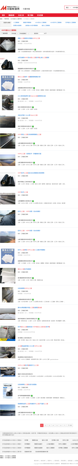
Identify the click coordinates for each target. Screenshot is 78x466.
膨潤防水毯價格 (17, 25)
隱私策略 (63, 461)
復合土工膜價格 (46, 25)
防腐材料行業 (28, 452)
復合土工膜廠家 (51, 448)
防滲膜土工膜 (55, 440)
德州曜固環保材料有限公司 (24, 278)
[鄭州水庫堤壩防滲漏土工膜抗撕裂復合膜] (7, 314)
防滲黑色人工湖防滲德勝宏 (31, 250)
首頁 (3, 15)
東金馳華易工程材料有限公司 (25, 357)
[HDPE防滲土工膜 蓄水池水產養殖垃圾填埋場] (7, 179)
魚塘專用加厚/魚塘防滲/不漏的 (33, 404)
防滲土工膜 (65, 440)
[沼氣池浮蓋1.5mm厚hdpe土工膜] (7, 121)
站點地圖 (56, 461)
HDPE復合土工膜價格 (10, 456)
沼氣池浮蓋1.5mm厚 (27, 115)
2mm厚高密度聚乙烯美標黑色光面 (32, 96)
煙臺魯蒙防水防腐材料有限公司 (26, 49)
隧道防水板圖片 (38, 444)
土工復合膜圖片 (51, 444)
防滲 (23, 192)
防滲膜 (26, 440)
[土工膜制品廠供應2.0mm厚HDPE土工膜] (7, 352)
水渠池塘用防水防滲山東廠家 (33, 57)
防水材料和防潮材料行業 (42, 452)
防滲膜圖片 (27, 444)
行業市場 (26, 9)
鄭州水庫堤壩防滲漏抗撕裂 (30, 307)
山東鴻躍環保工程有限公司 (24, 201)
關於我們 (36, 461)
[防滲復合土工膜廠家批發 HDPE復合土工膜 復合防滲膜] (7, 333)
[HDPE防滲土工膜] (7, 198)
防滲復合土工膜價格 (71, 22)
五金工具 (21, 15)
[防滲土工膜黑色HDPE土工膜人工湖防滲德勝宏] (7, 256)
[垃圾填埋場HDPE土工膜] (7, 294)
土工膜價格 (16, 22)
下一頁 (70, 425)
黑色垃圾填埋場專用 (29, 134)
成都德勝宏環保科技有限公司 (25, 88)
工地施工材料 (24, 41)
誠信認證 (5, 33)
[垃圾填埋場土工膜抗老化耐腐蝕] (7, 391)
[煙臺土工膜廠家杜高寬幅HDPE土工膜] (7, 44)
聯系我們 (43, 461)
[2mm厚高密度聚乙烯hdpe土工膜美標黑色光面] (7, 102)
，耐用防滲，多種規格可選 (29, 154)
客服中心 (50, 461)
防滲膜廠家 (27, 448)
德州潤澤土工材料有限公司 (24, 338)
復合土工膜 (45, 440)
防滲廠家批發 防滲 (34, 327)
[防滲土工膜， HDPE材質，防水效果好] (7, 218)
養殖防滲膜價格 (27, 22)
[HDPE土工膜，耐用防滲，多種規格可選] (7, 160)
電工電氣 (30, 15)
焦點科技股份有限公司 (49, 463)
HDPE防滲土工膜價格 (55, 22)
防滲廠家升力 (28, 365)
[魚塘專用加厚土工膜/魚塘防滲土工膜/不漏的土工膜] (7, 410)
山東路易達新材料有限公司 (24, 299)
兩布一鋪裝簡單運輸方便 (29, 77)
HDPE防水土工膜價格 (40, 22)
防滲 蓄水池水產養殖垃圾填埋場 (31, 173)
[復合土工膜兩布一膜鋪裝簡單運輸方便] (7, 83)
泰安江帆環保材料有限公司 (24, 107)
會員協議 (70, 461)
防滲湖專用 (24, 269)
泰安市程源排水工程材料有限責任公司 (27, 319)
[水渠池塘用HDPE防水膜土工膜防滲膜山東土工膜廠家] (7, 64)
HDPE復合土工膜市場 (15, 19)
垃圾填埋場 (25, 288)
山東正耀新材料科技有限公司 (25, 143)
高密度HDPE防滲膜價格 (31, 25)
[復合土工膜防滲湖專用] (7, 275)
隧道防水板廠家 (38, 448)
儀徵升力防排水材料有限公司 (25, 374)
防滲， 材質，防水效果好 (29, 211)
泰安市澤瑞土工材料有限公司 (25, 182)
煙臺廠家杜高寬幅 (29, 38)
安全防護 (40, 15)
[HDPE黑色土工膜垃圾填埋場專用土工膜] (7, 141)
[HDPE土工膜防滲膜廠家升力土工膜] (7, 371)
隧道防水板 (35, 440)
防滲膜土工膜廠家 (63, 448)
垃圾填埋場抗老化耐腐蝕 (27, 384)
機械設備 (11, 15)
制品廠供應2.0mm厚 (30, 346)
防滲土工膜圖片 (63, 444)
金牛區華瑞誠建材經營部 (24, 395)
